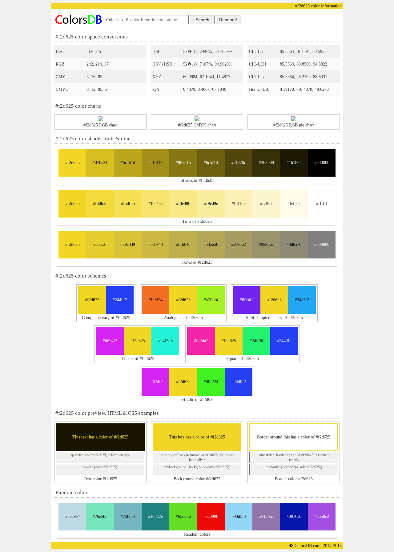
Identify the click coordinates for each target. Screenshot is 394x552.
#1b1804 (294, 162)
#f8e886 (183, 203)
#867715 (183, 162)
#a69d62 (238, 244)
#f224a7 (201, 340)
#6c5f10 (211, 162)
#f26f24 (156, 300)
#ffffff (322, 203)
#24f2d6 (165, 340)
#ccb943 (155, 244)
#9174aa (266, 516)
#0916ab (294, 516)
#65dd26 (183, 516)
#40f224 (211, 381)
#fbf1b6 (239, 203)
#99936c (266, 244)
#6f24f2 (247, 300)
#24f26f (256, 340)
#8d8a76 (294, 244)
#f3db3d (100, 203)
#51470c (238, 162)
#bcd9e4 (72, 516)
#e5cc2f (100, 244)
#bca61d (128, 162)
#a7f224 (211, 300)
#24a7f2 (302, 300)
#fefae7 (293, 203)
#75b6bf (128, 516)
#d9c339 (127, 244)
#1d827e (155, 516)
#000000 (321, 162)
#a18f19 (155, 162)
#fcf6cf (266, 203)
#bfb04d (183, 244)
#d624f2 (110, 340)
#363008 (266, 162)
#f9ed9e (211, 203)
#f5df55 (128, 203)
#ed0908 (210, 516)
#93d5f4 (238, 516)
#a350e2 (322, 516)
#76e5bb (100, 516)
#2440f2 (120, 300)
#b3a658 (210, 244)
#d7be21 (100, 162)
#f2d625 (72, 162)
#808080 (321, 244)
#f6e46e (156, 203)
